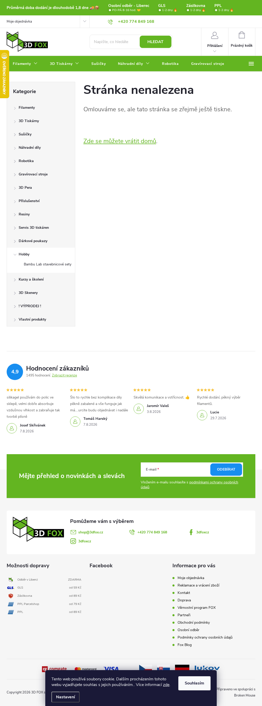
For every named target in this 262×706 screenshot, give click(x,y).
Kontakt (184, 592)
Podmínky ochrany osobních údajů (205, 637)
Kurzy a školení (31, 279)
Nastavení (65, 697)
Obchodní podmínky (194, 622)
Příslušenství (29, 200)
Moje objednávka (19, 21)
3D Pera (25, 187)
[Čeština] (145, 669)
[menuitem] (25, 64)
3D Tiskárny (29, 120)
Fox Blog (185, 644)
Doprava (184, 600)
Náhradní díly (30, 147)
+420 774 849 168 (152, 532)
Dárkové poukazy (33, 240)
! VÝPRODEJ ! (30, 306)
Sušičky (25, 134)
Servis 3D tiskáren (34, 227)
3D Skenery (28, 292)
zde (166, 685)
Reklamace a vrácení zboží (198, 585)
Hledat (155, 42)
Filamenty (27, 107)
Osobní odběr (188, 630)
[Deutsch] (182, 669)
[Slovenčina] (163, 669)
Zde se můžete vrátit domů (119, 141)
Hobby (24, 254)
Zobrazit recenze (64, 375)
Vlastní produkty (32, 319)
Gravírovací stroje (33, 174)
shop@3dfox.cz (90, 532)
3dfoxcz (202, 532)
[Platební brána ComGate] (55, 669)
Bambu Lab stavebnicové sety (47, 264)
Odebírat (226, 469)
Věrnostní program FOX (197, 607)
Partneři (184, 615)
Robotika (26, 160)
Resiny (24, 214)
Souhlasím (194, 683)
